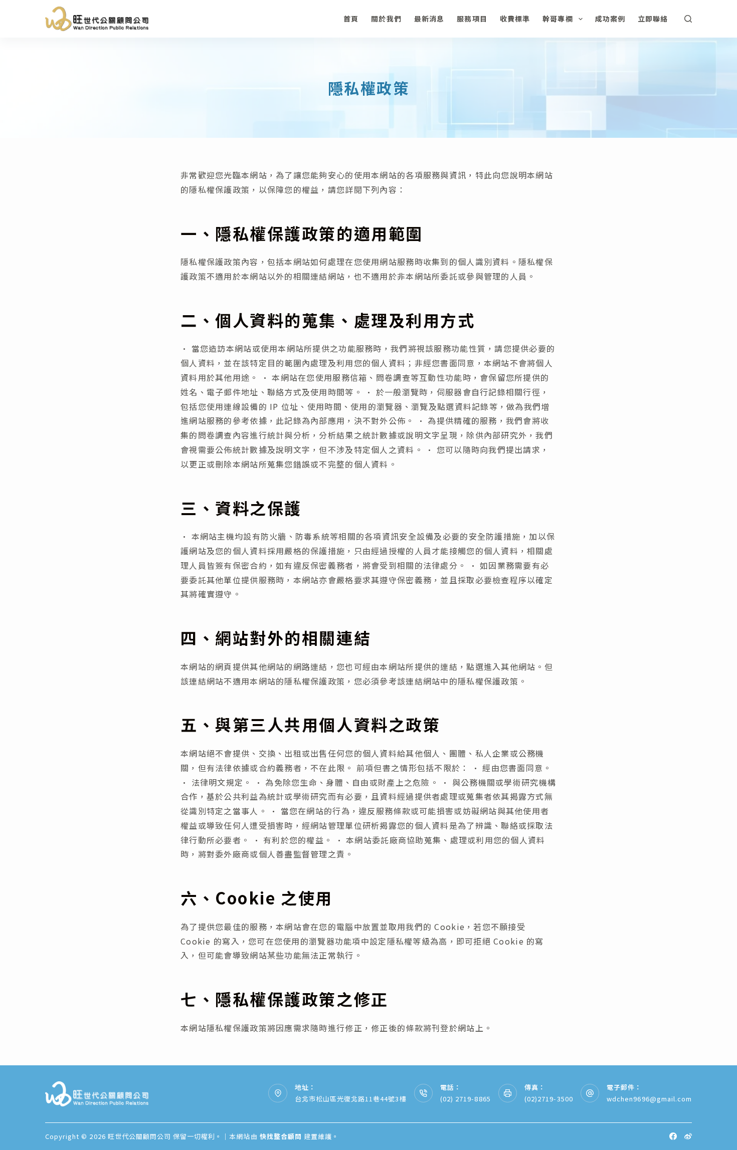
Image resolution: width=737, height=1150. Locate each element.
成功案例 (610, 19)
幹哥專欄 (557, 19)
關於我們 (386, 19)
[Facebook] (673, 1136)
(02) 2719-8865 (465, 1098)
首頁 (350, 19)
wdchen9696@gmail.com (649, 1098)
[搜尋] (688, 19)
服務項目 (472, 19)
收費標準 (515, 19)
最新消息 (429, 19)
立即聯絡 (653, 19)
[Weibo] (688, 1136)
